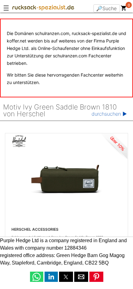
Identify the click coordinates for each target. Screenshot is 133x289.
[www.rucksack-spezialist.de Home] (43, 8)
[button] (36, 277)
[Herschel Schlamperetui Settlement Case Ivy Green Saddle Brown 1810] (66, 179)
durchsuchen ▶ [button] (109, 114)
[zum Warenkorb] (124, 9)
